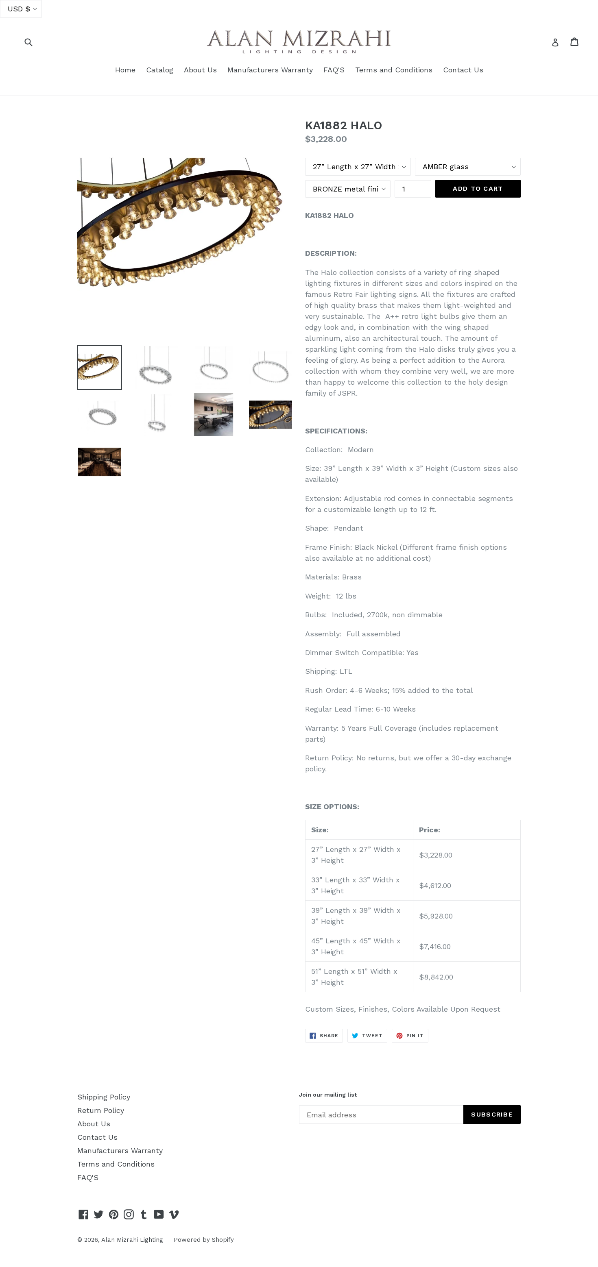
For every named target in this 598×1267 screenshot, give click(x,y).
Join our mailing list (328, 1094)
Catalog (159, 69)
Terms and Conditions (393, 69)
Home (125, 69)
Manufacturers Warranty (270, 69)
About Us (200, 69)
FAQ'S (334, 69)
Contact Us (463, 69)
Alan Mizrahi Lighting (132, 1239)
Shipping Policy (103, 1097)
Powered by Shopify (204, 1239)
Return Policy (100, 1110)
